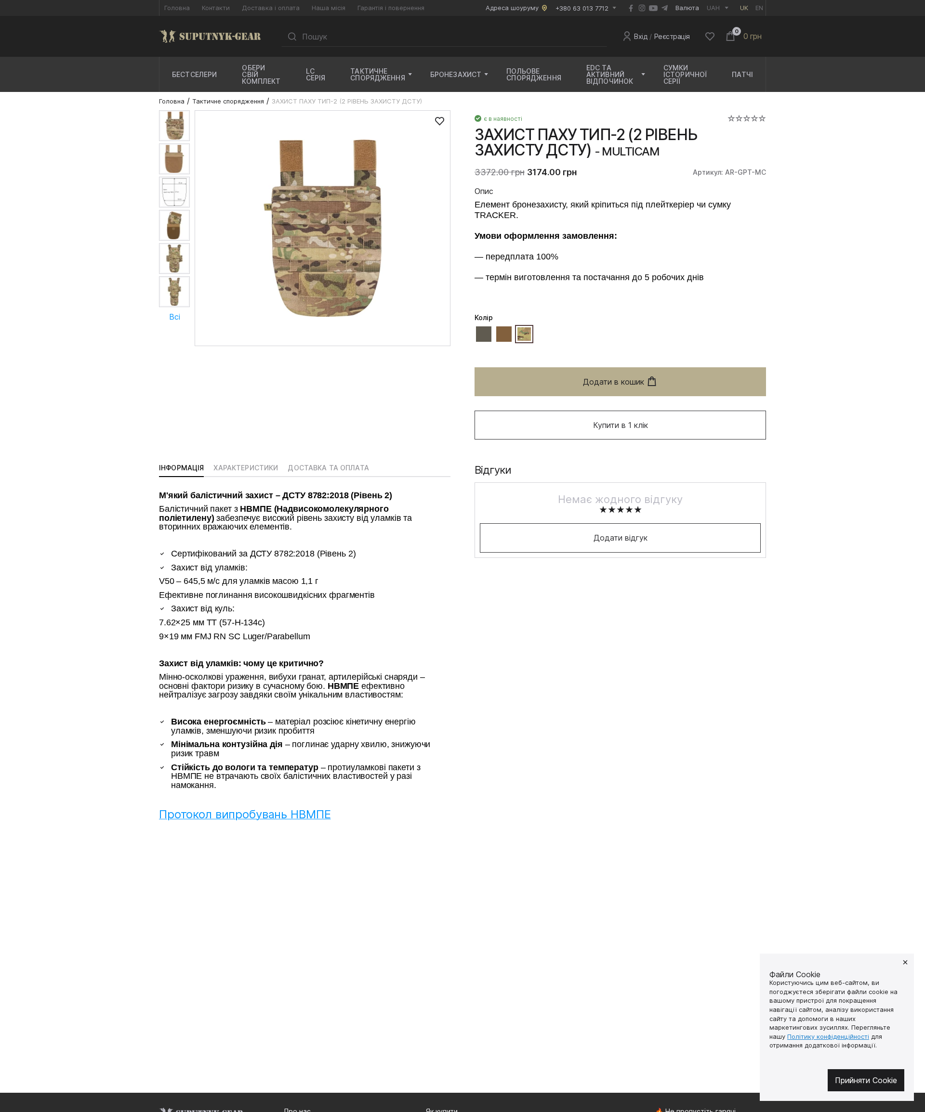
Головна (177, 8)
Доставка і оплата (271, 8)
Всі (174, 317)
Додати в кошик (613, 382)
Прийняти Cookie (866, 1080)
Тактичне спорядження (228, 101)
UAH (713, 8)
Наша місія (328, 8)
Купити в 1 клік (620, 425)
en (759, 8)
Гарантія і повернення (390, 8)
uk (744, 8)
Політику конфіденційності (828, 1036)
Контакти (216, 8)
